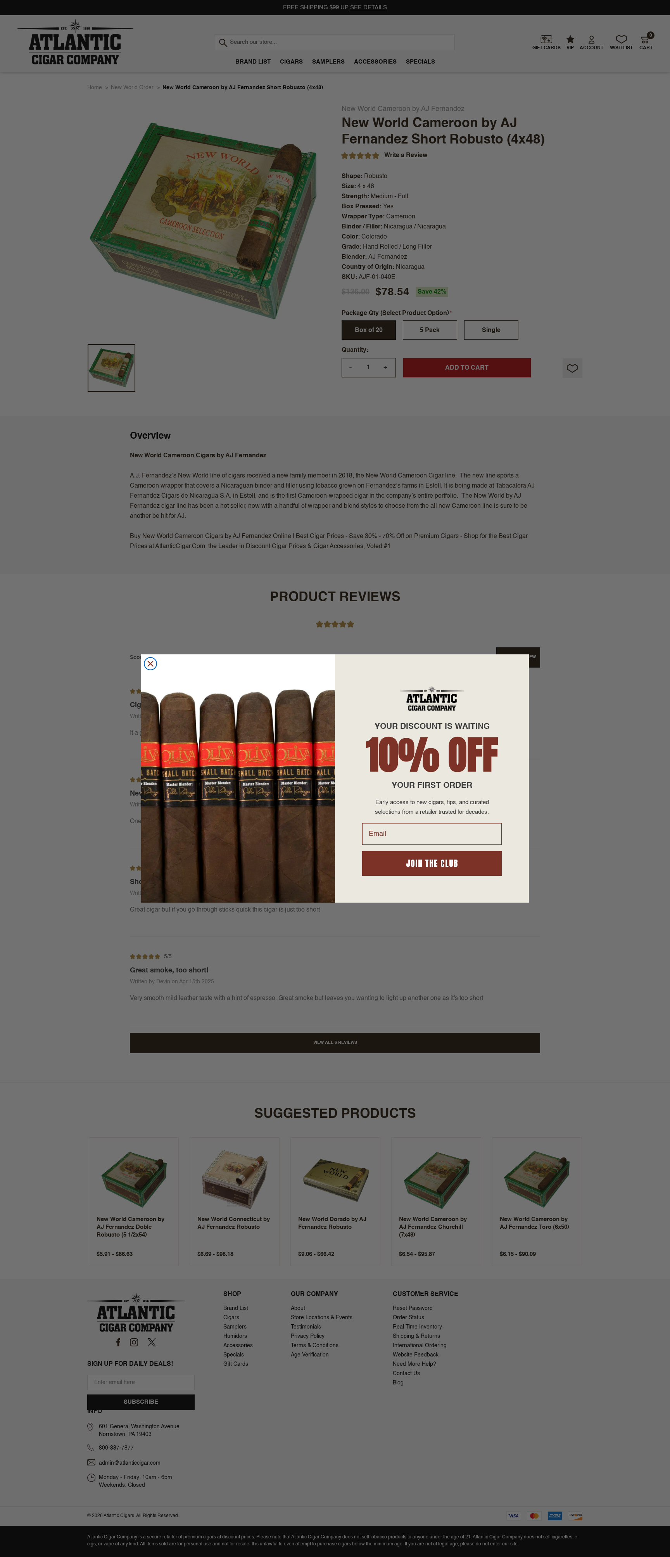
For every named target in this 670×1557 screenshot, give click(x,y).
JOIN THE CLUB (432, 863)
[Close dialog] (150, 663)
